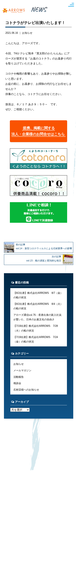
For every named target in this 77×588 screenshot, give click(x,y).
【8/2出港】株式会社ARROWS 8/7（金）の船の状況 (38, 295)
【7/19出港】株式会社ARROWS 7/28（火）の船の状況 (35, 328)
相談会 (17, 383)
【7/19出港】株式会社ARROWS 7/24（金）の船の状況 (35, 339)
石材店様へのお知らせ (26, 389)
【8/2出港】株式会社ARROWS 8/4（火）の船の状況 (38, 306)
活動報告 (18, 376)
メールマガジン (22, 370)
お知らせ (27, 32)
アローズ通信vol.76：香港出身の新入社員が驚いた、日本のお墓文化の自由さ (37, 317)
